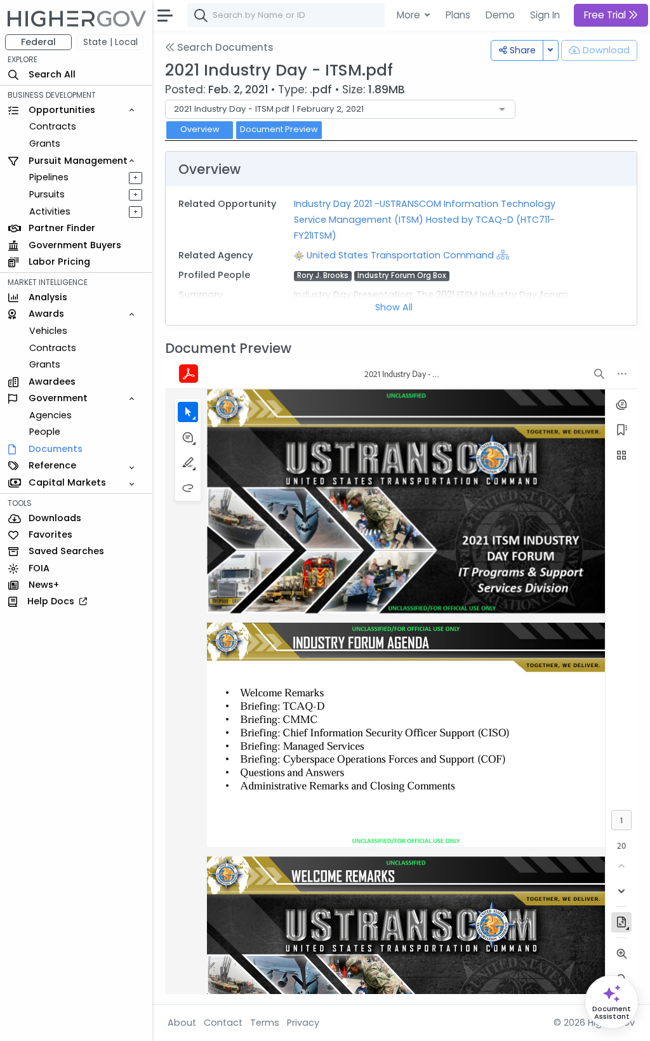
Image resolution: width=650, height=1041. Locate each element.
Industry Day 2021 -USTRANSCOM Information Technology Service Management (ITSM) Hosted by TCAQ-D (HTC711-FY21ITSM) (424, 219)
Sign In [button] (545, 15)
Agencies (50, 415)
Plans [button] (458, 15)
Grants (44, 143)
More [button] (410, 15)
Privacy (303, 1022)
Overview (200, 129)
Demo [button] (500, 15)
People (44, 431)
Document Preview (279, 129)
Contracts (52, 126)
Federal (38, 42)
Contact (223, 1022)
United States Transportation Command (401, 255)
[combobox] (377, 15)
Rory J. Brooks (322, 276)
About (182, 1022)
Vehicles (48, 330)
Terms (264, 1022)
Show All (394, 307)
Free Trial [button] (606, 15)
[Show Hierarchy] (502, 254)
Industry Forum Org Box (401, 276)
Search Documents (224, 47)
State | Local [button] (110, 42)
